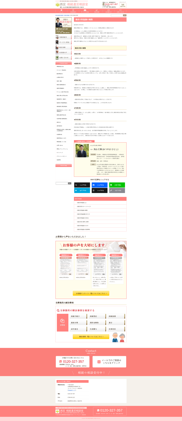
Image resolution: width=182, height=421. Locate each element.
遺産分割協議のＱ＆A (82, 225)
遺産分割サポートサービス (84, 206)
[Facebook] (100, 185)
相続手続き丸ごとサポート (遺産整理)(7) (63, 110)
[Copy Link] (117, 190)
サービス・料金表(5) (61, 70)
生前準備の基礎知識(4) (62, 118)
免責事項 (59, 159)
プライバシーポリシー (62, 156)
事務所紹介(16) (60, 66)
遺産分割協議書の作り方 (83, 214)
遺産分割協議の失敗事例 (83, 229)
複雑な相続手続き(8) (61, 115)
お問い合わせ (60, 145)
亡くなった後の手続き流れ (63, 91)
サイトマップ (123, 2)
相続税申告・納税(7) (61, 99)
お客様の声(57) (60, 77)
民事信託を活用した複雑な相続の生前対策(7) (64, 130)
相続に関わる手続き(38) (62, 95)
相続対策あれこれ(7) (61, 138)
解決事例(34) (60, 73)
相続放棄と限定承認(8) (62, 106)
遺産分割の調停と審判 (83, 221)
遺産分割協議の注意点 (83, 218)
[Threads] (100, 190)
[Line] (117, 185)
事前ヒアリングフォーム (62, 149)
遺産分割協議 (78, 198)
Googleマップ (71, 390)
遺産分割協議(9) (60, 88)
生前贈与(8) (59, 134)
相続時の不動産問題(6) (62, 102)
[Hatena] (82, 190)
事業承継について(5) (61, 141)
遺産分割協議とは (81, 202)
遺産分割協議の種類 (82, 210)
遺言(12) (59, 122)
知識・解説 (59, 81)
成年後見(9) (59, 125)
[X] (82, 185)
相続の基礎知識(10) (61, 84)
